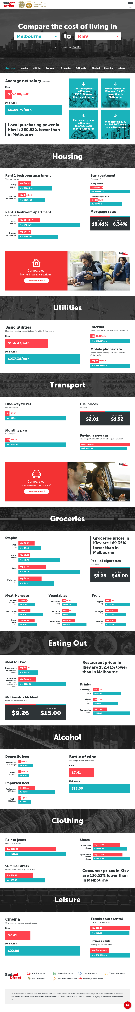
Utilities (37, 68)
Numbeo (45, 993)
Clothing (109, 68)
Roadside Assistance (67, 979)
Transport (51, 68)
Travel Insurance (117, 973)
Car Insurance (38, 973)
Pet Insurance (38, 979)
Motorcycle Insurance (93, 979)
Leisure (122, 68)
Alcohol (96, 68)
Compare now (35, 280)
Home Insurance (65, 973)
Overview (10, 68)
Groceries (66, 68)
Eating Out (81, 68)
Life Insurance (90, 973)
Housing (24, 68)
